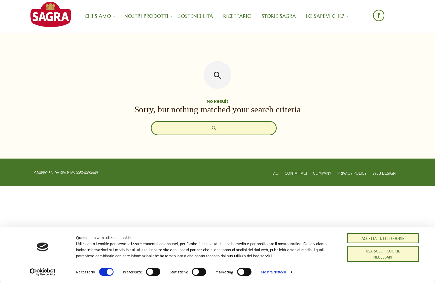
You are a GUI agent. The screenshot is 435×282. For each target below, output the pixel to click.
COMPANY (322, 173)
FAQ (275, 173)
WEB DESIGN (384, 173)
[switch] (153, 272)
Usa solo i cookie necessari (383, 254)
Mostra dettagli (273, 272)
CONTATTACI (296, 173)
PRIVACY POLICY (352, 173)
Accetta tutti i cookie (383, 238)
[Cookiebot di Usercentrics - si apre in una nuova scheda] (43, 272)
